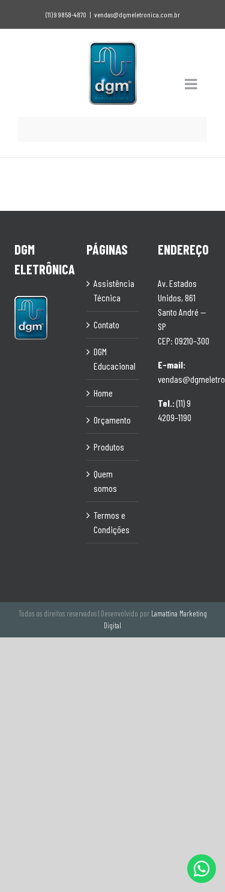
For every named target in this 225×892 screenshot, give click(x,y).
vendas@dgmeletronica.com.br (137, 14)
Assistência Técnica (113, 290)
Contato (106, 324)
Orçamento (112, 419)
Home (103, 392)
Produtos (109, 446)
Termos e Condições (112, 522)
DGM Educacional (113, 358)
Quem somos (105, 481)
